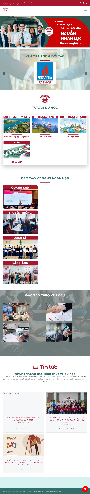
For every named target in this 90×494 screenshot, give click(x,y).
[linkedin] (86, 3)
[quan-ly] (20, 236)
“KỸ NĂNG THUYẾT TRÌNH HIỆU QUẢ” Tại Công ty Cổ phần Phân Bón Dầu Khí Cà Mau (66, 420)
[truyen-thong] (20, 211)
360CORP (58, 491)
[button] (4, 73)
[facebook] (80, 3)
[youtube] (83, 3)
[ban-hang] (20, 261)
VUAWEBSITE (36, 491)
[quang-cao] (20, 186)
